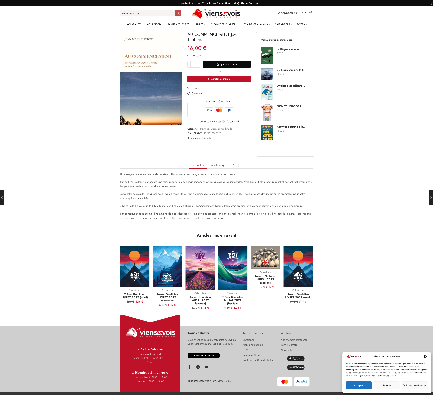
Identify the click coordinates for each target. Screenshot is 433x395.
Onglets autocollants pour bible (291, 86)
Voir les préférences (414, 385)
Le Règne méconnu (288, 49)
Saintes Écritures (178, 24)
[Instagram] (198, 367)
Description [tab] (198, 165)
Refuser (387, 385)
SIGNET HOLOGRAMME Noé (291, 106)
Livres (199, 24)
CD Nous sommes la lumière (291, 70)
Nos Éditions (154, 24)
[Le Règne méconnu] (267, 55)
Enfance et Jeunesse (223, 24)
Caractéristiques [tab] (218, 165)
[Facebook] (189, 367)
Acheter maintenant (220, 78)
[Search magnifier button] (178, 13)
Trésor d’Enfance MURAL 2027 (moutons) (265, 279)
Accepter (359, 385)
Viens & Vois (224, 381)
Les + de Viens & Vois (255, 24)
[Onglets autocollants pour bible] (267, 92)
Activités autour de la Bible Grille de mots (291, 127)
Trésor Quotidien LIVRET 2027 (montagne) (167, 297)
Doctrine (204, 128)
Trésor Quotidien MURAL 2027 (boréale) (232, 300)
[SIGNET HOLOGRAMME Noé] (267, 112)
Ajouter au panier (228, 64)
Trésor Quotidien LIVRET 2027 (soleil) (135, 295)
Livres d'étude (225, 128)
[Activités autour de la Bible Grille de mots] (267, 132)
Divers (301, 24)
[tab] (198, 165)
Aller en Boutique (249, 3)
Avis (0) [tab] (237, 165)
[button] (426, 356)
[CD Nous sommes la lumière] (267, 74)
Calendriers (282, 24)
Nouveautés (133, 24)
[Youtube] (206, 367)
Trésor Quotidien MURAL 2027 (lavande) (200, 300)
